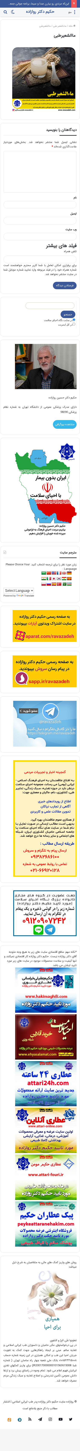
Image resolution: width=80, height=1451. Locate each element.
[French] (59, 573)
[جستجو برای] (5, 13)
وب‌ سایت (71, 229)
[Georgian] (64, 573)
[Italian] (49, 579)
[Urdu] (64, 584)
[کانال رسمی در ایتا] (9, 1420)
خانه (71, 26)
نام (75, 198)
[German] (69, 573)
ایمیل (73, 213)
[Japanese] (54, 579)
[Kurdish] (64, 579)
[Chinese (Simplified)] (49, 573)
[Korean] (59, 579)
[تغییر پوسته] (13, 13)
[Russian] (49, 584)
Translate (29, 595)
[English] (54, 573)
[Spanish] (54, 584)
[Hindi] (43, 579)
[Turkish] (59, 584)
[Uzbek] (69, 584)
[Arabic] (43, 573)
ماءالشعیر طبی (59, 26)
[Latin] (69, 579)
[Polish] (43, 584)
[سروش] (20, 1420)
